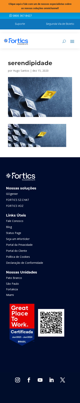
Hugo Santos (21, 70)
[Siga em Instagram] (17, 380)
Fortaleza (12, 289)
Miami (10, 295)
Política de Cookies (18, 257)
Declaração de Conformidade (24, 263)
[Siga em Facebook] (29, 380)
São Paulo (12, 283)
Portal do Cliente (16, 251)
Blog (9, 227)
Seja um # (18, 239)
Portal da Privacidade (19, 245)
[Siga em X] (62, 380)
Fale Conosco (14, 221)
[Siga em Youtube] (40, 380)
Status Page (13, 233)
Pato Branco (14, 278)
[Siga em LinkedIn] (51, 380)
